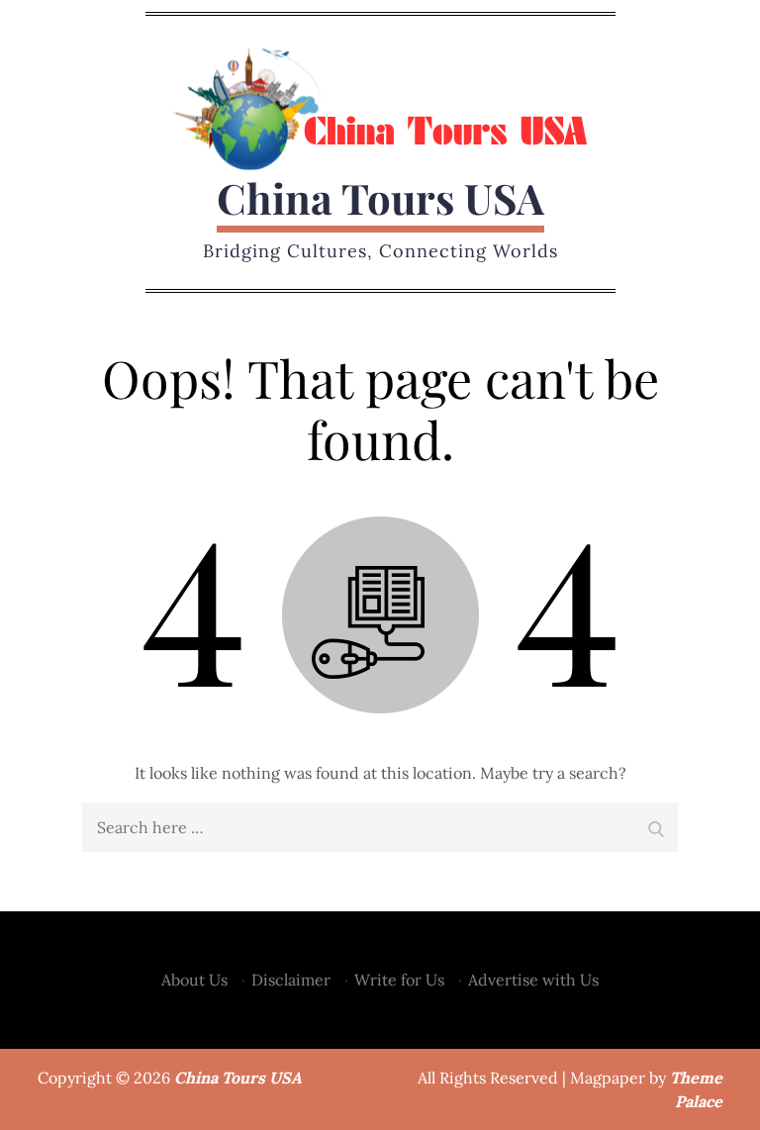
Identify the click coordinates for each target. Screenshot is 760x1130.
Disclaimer (291, 979)
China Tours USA (380, 198)
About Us (194, 979)
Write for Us (399, 979)
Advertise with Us (533, 979)
